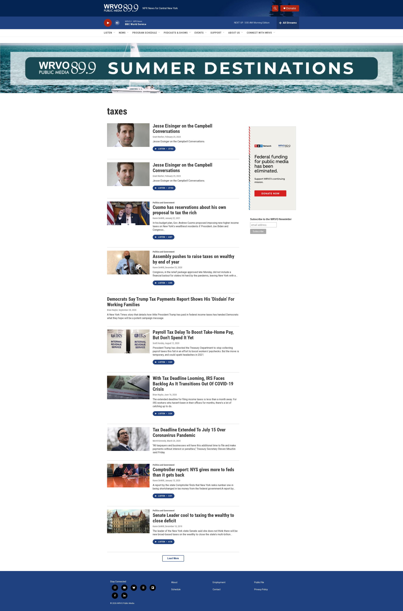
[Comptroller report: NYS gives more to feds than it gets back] (128, 475)
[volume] (117, 22)
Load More (173, 558)
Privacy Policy (261, 589)
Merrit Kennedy (159, 441)
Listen (108, 32)
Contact (217, 589)
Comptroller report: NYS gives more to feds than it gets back (193, 472)
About (174, 582)
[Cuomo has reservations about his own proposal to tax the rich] (128, 213)
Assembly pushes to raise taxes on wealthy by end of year (193, 259)
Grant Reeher (158, 137)
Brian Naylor (112, 310)
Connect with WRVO (259, 32)
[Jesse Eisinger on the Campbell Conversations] (128, 135)
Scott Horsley (158, 343)
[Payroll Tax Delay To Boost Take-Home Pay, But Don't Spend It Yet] (128, 341)
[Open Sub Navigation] (114, 32)
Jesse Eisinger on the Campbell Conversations (182, 128)
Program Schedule (144, 32)
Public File (259, 582)
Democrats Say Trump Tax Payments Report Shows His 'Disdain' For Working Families (170, 301)
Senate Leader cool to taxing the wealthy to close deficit (193, 517)
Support (215, 32)
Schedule (176, 589)
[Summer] (201, 68)
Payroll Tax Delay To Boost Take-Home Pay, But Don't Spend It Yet (193, 334)
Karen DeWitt (158, 218)
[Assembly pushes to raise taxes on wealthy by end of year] (128, 262)
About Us (234, 32)
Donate (291, 8)
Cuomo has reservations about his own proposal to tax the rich (189, 210)
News (122, 32)
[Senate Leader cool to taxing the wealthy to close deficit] (128, 521)
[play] (107, 23)
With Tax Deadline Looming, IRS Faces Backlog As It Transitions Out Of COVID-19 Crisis (193, 383)
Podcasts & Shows (176, 32)
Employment (219, 582)
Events (199, 32)
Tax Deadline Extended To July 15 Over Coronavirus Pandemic (189, 432)
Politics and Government (163, 202)
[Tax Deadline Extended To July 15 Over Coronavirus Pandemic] (128, 439)
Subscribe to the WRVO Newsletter (271, 219)
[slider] (122, 22)
